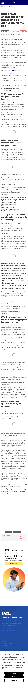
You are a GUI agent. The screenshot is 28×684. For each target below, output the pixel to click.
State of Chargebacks (15, 103)
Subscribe (4, 645)
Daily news (23, 31)
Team (3, 641)
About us (4, 640)
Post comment (20, 537)
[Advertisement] (14, 513)
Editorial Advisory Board (8, 643)
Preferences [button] (5, 668)
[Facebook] (6, 35)
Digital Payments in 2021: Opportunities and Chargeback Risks (10, 71)
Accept (14, 673)
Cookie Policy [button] (13, 665)
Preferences (14, 680)
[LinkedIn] (11, 35)
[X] (8, 35)
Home (3, 638)
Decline (14, 676)
